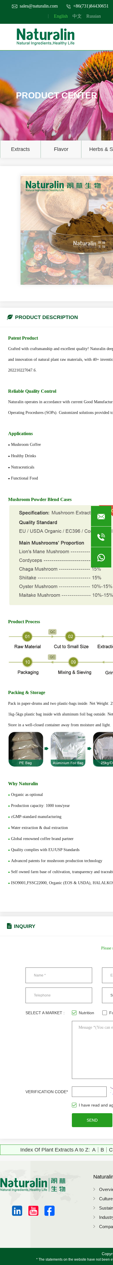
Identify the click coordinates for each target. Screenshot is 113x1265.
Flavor (61, 149)
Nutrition (86, 1012)
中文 (77, 16)
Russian (93, 16)
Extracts (20, 149)
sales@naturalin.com (39, 5)
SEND (92, 1120)
